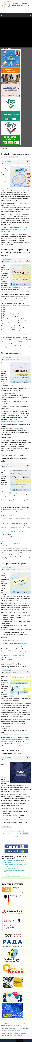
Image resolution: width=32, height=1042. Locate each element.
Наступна (25, 833)
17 (7, 833)
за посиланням (23, 643)
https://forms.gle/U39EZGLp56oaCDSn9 (12, 421)
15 (3, 833)
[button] (28, 161)
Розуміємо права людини (11, 868)
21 (15, 833)
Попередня (20, 831)
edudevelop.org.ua (15, 1030)
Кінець (16, 836)
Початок (11, 831)
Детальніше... (7, 826)
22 (16, 833)
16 (5, 833)
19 (11, 833)
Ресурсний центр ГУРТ (10, 874)
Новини (9, 161)
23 (18, 833)
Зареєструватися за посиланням (19, 734)
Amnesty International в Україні (12, 876)
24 (20, 833)
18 (9, 833)
